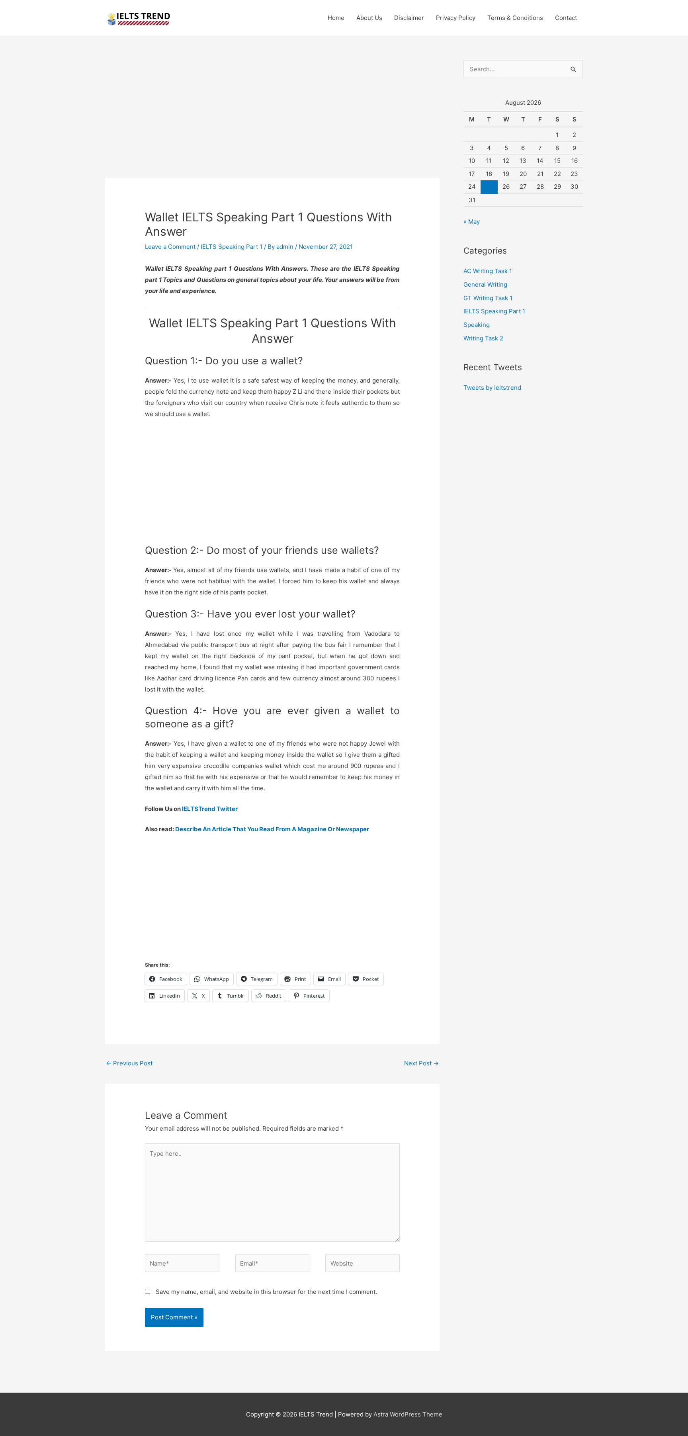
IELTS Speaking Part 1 (231, 246)
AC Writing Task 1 (487, 271)
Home (336, 17)
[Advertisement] (272, 119)
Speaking (476, 324)
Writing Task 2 (483, 338)
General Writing (485, 284)
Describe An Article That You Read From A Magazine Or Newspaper (272, 829)
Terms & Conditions (515, 17)
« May (471, 221)
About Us (369, 17)
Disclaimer (409, 17)
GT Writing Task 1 (487, 298)
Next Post (421, 1063)
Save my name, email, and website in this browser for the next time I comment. (266, 1291)
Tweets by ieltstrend (492, 387)
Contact (566, 17)
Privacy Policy (455, 17)
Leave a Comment (170, 246)
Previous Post (129, 1063)
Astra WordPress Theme (407, 1414)
